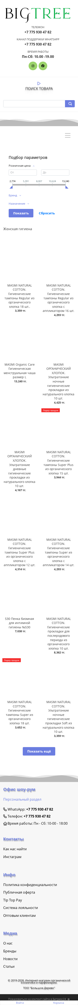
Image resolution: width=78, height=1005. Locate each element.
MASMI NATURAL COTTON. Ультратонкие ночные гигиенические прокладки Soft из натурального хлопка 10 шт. (58, 717)
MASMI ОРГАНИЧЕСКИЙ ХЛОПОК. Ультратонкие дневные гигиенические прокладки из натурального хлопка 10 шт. (19, 469)
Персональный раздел (22, 799)
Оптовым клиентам (19, 915)
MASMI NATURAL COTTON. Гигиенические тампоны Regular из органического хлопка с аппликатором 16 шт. (58, 298)
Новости (10, 958)
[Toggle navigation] (69, 136)
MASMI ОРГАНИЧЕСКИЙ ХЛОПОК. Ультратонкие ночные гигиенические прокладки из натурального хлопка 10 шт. (58, 381)
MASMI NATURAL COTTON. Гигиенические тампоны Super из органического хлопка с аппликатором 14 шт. (58, 552)
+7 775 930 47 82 (39, 809)
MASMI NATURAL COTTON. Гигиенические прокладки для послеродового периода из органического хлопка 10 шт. (58, 633)
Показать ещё (39, 751)
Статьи (9, 966)
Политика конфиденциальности (30, 884)
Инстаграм (12, 856)
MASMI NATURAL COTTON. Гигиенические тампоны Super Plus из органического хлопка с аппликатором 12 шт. (19, 552)
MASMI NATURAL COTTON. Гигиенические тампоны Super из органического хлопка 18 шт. (19, 712)
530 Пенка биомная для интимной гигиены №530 (19, 623)
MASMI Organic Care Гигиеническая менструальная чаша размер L (20, 370)
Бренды (9, 951)
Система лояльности (20, 907)
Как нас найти (15, 849)
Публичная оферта (19, 892)
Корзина (58, 1003)
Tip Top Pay (12, 900)
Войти (20, 1003)
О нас (8, 943)
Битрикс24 (59, 999)
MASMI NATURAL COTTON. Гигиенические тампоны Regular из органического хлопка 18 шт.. (19, 296)
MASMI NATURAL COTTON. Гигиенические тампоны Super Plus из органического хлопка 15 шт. (58, 462)
